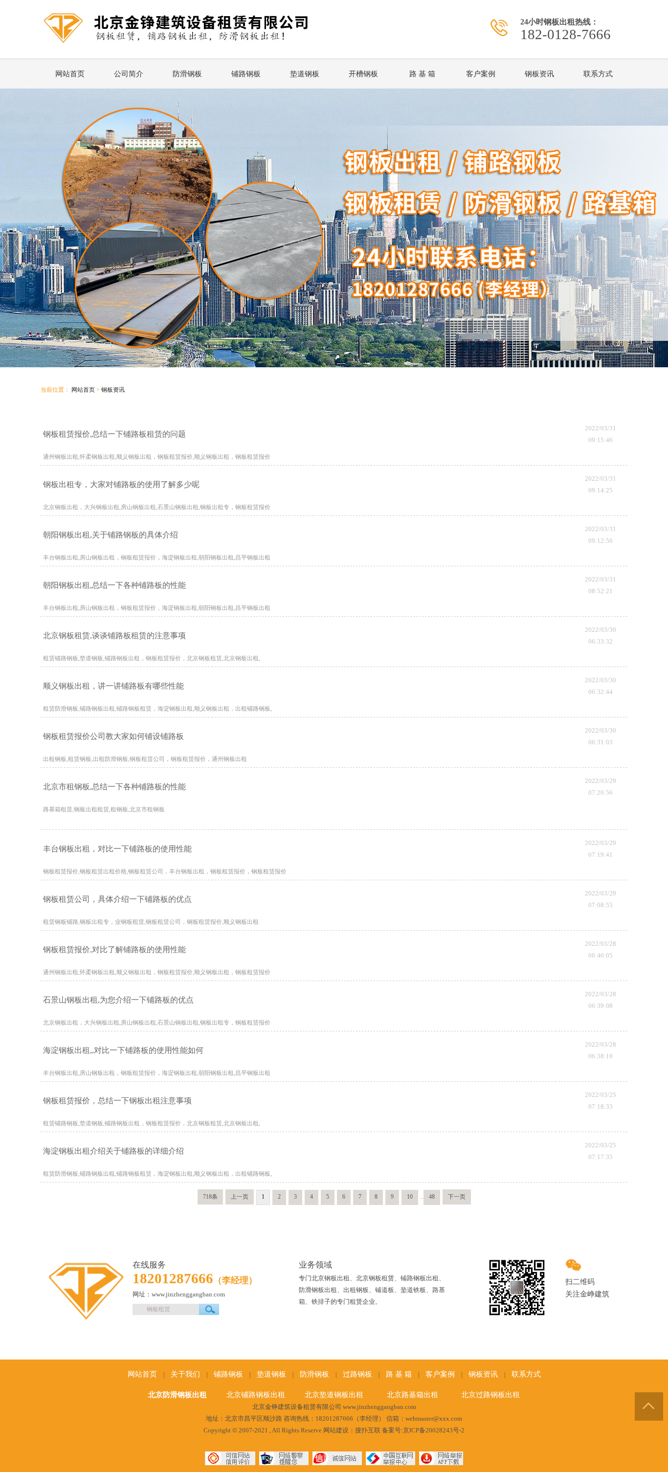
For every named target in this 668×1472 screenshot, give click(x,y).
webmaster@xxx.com (433, 1418)
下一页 (457, 1196)
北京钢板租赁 (375, 1278)
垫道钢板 (304, 74)
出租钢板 (356, 1290)
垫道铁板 (413, 1290)
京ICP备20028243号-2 (434, 1430)
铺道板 (384, 1290)
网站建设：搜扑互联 (351, 1430)
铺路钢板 (246, 74)
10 (410, 1196)
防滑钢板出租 (318, 1290)
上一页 (239, 1196)
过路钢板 (357, 1374)
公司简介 (128, 74)
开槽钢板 (363, 74)
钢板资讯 (539, 74)
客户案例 (480, 74)
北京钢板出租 (331, 1278)
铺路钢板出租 (420, 1278)
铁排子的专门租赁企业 (343, 1301)
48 (432, 1196)
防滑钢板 (187, 74)
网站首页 (70, 74)
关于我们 (185, 1374)
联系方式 (598, 74)
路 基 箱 (422, 74)
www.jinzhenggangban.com (379, 1406)
